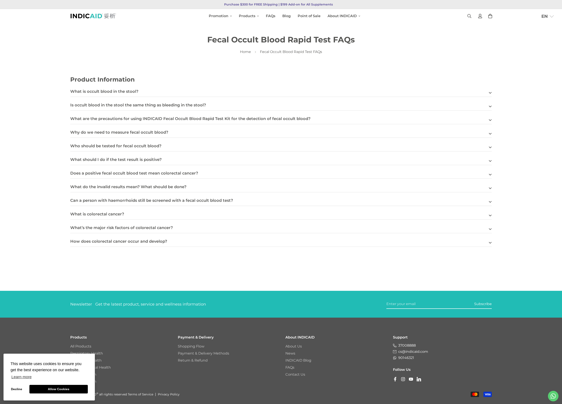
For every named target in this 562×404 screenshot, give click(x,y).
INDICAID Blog (298, 360)
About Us (293, 346)
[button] (548, 16)
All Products (80, 346)
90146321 (406, 358)
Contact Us (295, 374)
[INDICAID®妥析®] (93, 16)
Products (247, 16)
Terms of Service (140, 394)
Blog (286, 16)
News (290, 353)
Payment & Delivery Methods (203, 353)
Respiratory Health (86, 353)
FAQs (270, 16)
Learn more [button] (21, 377)
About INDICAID (342, 16)
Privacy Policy (169, 394)
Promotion (218, 16)
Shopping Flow (191, 346)
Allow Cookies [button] (58, 389)
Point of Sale (309, 16)
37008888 (407, 345)
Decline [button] (16, 389)
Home (245, 52)
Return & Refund (193, 360)
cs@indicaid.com (413, 351)
